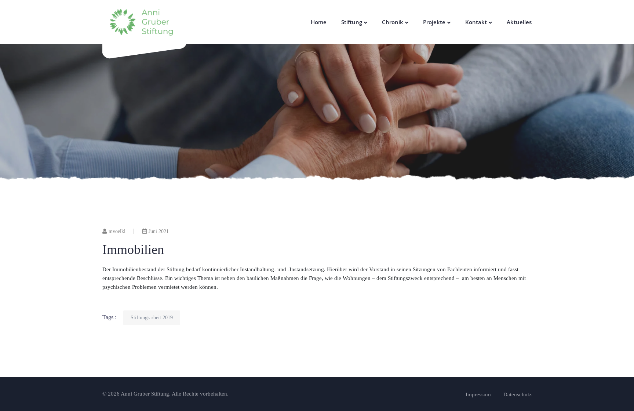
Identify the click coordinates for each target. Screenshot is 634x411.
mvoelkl (117, 231)
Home (319, 22)
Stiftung (351, 22)
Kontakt (476, 22)
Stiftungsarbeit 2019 (152, 317)
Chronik (392, 22)
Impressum (478, 394)
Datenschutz (517, 394)
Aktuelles (519, 22)
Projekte (434, 22)
